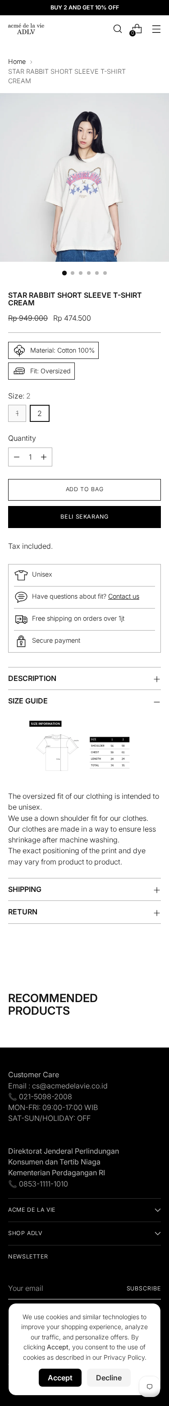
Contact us (123, 596)
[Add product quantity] (44, 457)
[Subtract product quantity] (17, 457)
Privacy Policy (124, 1357)
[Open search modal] (117, 29)
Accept (60, 1377)
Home (17, 61)
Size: (19, 395)
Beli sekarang (84, 516)
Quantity (22, 438)
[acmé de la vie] (26, 28)
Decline (109, 1377)
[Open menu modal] (156, 29)
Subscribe (144, 1288)
